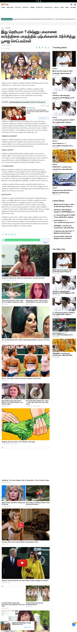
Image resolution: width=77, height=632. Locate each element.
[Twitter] (38, 1)
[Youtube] (40, 1)
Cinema (32, 7)
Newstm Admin (7, 45)
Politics (18, 7)
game (67, 7)
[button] (75, 5)
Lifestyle (25, 7)
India (62, 7)
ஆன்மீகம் (8, 28)
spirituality (49, 7)
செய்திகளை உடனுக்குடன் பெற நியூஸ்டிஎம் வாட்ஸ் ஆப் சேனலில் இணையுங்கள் (22, 240)
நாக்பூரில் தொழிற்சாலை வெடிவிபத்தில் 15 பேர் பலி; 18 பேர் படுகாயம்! (27, 102)
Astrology (39, 7)
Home (3, 7)
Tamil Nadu (10, 7)
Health (56, 7)
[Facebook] (36, 1)
